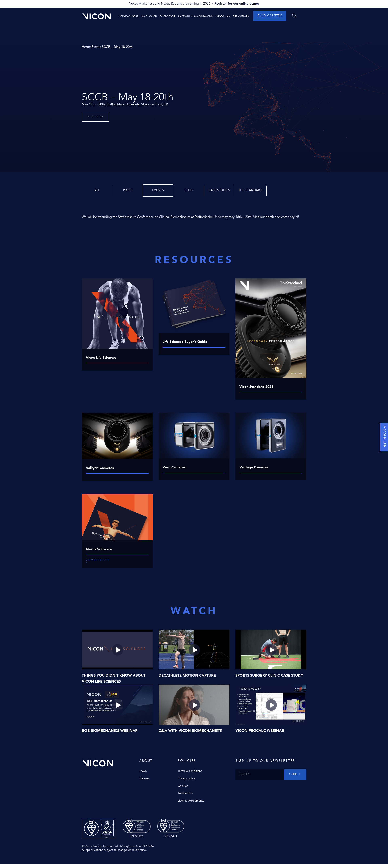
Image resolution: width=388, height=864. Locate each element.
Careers (144, 778)
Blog (188, 190)
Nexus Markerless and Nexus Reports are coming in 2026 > (194, 3)
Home (86, 47)
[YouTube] (250, 787)
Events (96, 47)
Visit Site (95, 117)
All (97, 190)
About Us (223, 15)
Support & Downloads (195, 15)
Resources (241, 15)
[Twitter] (241, 787)
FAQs (143, 771)
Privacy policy (186, 778)
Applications (129, 15)
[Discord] (258, 787)
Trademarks (185, 793)
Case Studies (219, 190)
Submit (295, 774)
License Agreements (191, 800)
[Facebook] (237, 787)
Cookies (183, 786)
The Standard (250, 190)
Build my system (270, 15)
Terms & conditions (190, 771)
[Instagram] (246, 787)
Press (127, 190)
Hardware (167, 15)
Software (149, 15)
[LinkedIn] (254, 787)
